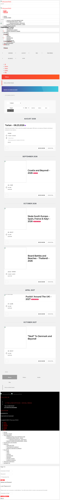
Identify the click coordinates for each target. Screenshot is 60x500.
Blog (5, 429)
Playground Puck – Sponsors (17, 23)
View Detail (50, 148)
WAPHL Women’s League (13, 31)
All (5, 64)
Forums (5, 428)
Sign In (2, 498)
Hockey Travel (7, 17)
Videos (6, 68)
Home (5, 16)
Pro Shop (6, 32)
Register (6, 12)
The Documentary (8, 43)
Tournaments (8, 435)
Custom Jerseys (11, 460)
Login (5, 11)
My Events (10, 58)
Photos (6, 66)
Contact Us (6, 44)
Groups (5, 427)
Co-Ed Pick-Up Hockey (10, 25)
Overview (10, 53)
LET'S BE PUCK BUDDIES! (10, 407)
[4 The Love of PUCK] (6, 1)
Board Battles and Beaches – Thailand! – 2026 (38, 258)
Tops (8, 35)
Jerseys (9, 36)
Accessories (10, 38)
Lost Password (8, 482)
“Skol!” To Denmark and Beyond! (40, 337)
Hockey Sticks (10, 458)
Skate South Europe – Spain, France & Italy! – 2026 (39, 219)
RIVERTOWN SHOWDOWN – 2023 (16, 24)
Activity (24, 53)
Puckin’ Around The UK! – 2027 (38, 297)
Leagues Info (10, 28)
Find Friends (50, 53)
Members (6, 425)
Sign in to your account (11, 89)
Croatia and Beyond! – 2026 (39, 171)
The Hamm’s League (12, 30)
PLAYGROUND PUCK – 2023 (14, 21)
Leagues (6, 444)
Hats (8, 34)
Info (37, 53)
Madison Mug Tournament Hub (15, 20)
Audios (6, 70)
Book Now (41, 148)
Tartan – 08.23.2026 (14, 125)
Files (6, 72)
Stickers (9, 39)
